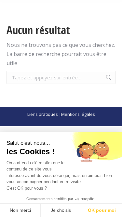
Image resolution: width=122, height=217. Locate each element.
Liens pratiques (42, 114)
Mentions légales (78, 114)
